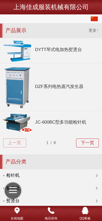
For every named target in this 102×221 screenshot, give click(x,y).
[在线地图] (17, 211)
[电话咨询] (51, 211)
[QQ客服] (85, 211)
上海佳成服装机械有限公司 (51, 6)
